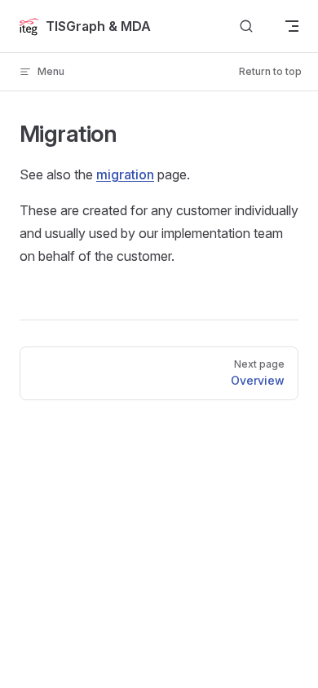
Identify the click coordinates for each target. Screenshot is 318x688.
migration (125, 174)
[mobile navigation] (291, 26)
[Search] (246, 26)
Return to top (270, 71)
